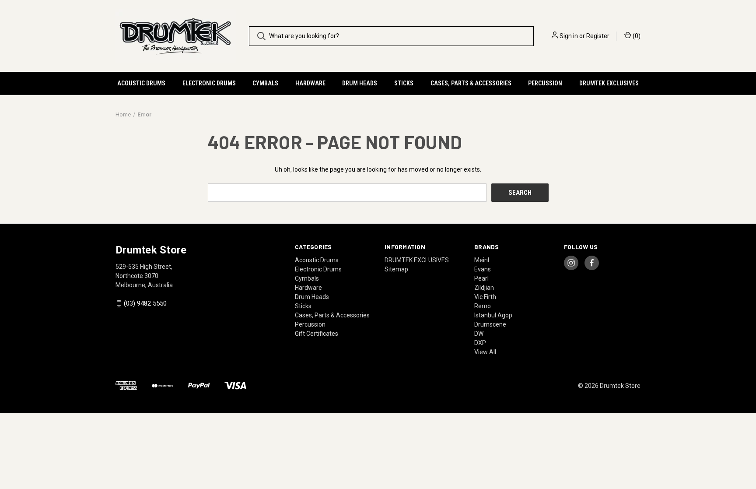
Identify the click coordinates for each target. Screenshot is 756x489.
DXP (480, 342)
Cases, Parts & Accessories (470, 83)
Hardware (310, 83)
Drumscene (490, 324)
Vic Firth (485, 296)
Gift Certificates (316, 333)
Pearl (481, 278)
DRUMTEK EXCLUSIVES (609, 83)
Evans (482, 269)
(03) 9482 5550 (145, 304)
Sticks (403, 83)
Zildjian (484, 287)
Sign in (569, 35)
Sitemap (396, 269)
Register (597, 35)
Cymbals (265, 83)
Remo (482, 306)
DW (478, 333)
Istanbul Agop (493, 315)
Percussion (545, 83)
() (635, 35)
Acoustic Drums (141, 83)
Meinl (481, 260)
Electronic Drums (209, 83)
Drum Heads (359, 83)
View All (485, 351)
